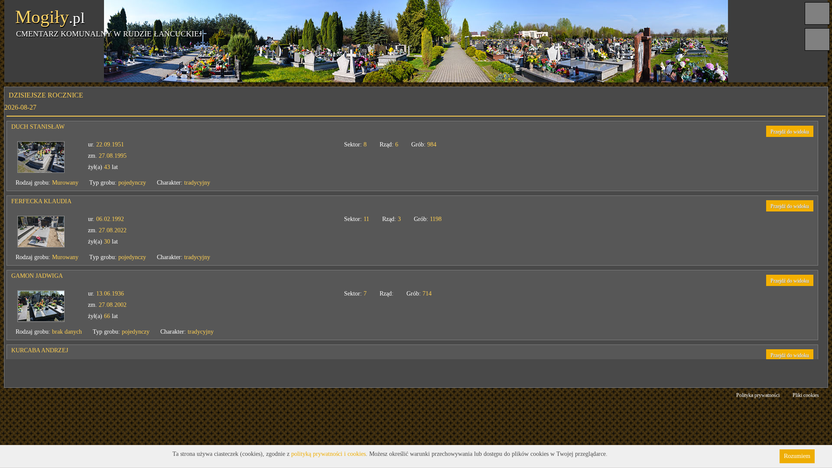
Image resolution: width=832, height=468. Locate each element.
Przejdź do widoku (777, 132)
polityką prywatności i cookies (328, 454)
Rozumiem (797, 456)
